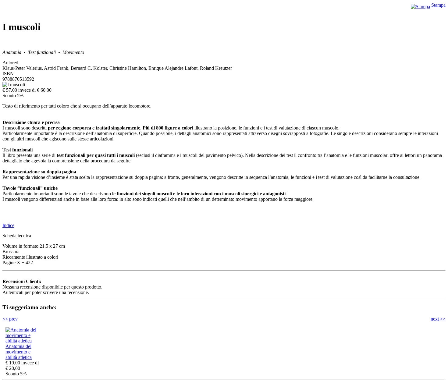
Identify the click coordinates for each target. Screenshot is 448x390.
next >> (438, 318)
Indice (8, 225)
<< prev (10, 318)
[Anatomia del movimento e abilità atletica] (23, 340)
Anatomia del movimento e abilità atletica (18, 352)
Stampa (438, 5)
